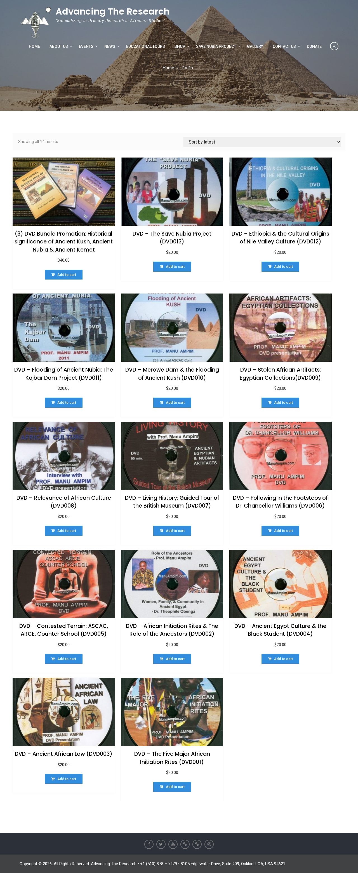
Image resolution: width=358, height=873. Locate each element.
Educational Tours (145, 46)
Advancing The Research (112, 11)
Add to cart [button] (66, 275)
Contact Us (284, 46)
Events (86, 46)
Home (34, 46)
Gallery (255, 46)
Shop (180, 46)
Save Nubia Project (216, 46)
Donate (314, 46)
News (109, 46)
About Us (59, 46)
